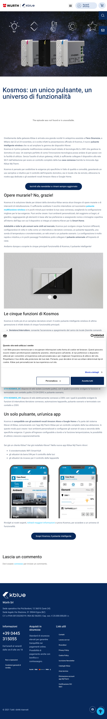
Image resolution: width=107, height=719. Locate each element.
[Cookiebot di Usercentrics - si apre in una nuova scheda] (92, 336)
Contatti (61, 634)
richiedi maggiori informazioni (41, 522)
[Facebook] (93, 709)
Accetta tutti (87, 381)
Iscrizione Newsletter (66, 660)
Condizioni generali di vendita (13, 666)
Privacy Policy (64, 650)
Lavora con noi (64, 640)
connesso (18, 563)
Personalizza (51, 381)
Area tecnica (63, 671)
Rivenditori (62, 645)
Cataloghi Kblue (64, 666)
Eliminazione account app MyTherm (66, 677)
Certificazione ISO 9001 (65, 685)
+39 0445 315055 (11, 636)
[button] (70, 6)
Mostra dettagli (92, 372)
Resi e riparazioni (11, 660)
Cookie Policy (64, 655)
